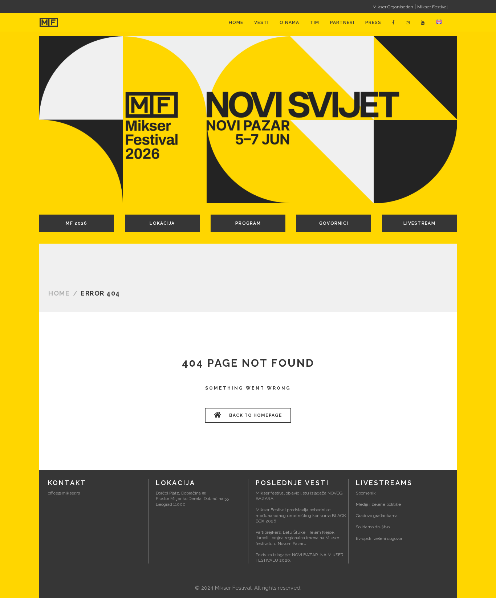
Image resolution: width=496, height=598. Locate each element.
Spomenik (366, 493)
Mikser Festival (432, 6)
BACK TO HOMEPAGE (255, 415)
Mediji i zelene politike (378, 504)
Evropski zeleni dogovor (379, 538)
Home (59, 293)
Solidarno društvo (373, 526)
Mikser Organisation (393, 6)
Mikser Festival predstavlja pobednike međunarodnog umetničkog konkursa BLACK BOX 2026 (301, 515)
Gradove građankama (377, 515)
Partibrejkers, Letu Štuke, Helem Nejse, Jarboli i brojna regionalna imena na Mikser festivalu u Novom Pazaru (297, 538)
